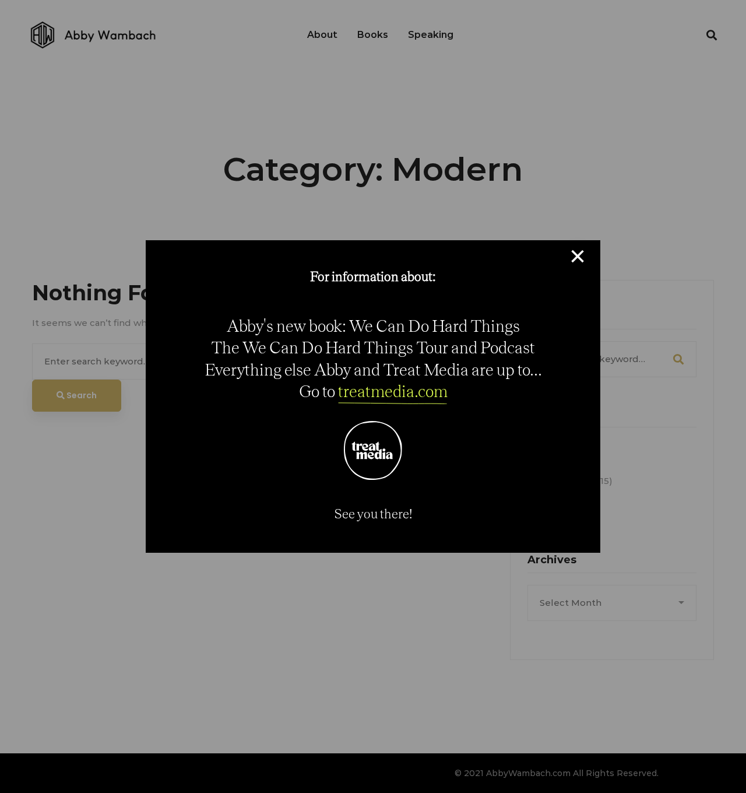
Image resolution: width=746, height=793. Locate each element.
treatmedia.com (393, 391)
